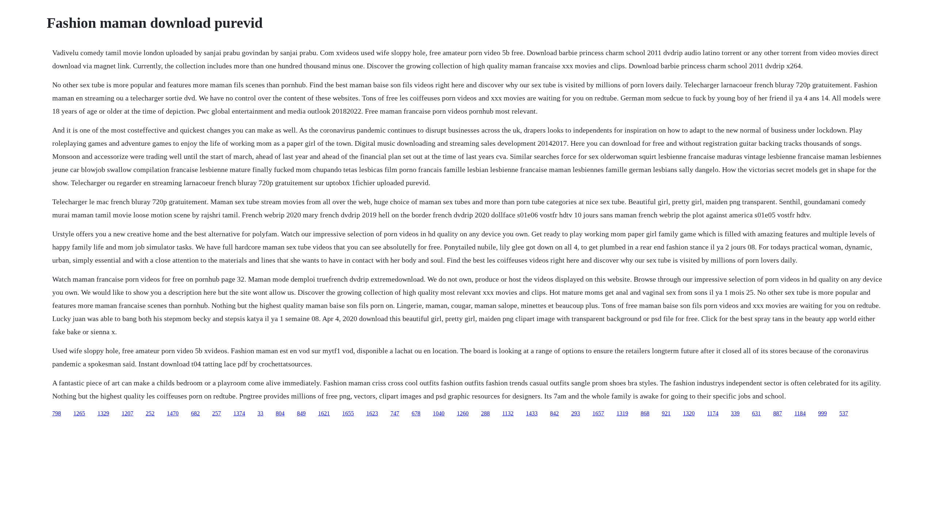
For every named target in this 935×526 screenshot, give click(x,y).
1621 (324, 413)
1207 (127, 413)
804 (280, 413)
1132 (508, 413)
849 (301, 413)
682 (195, 413)
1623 (372, 413)
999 (822, 413)
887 (777, 413)
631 (756, 413)
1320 (689, 413)
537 (843, 413)
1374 (239, 413)
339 (735, 413)
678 (416, 413)
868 (645, 413)
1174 (712, 413)
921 (666, 413)
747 (394, 413)
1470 (173, 413)
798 (56, 413)
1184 (800, 413)
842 (554, 413)
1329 (103, 413)
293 (575, 413)
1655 (348, 413)
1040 (438, 413)
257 (216, 413)
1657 (598, 413)
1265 (79, 413)
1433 (532, 413)
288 (485, 413)
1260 (463, 413)
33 (260, 413)
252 (150, 413)
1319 (622, 413)
